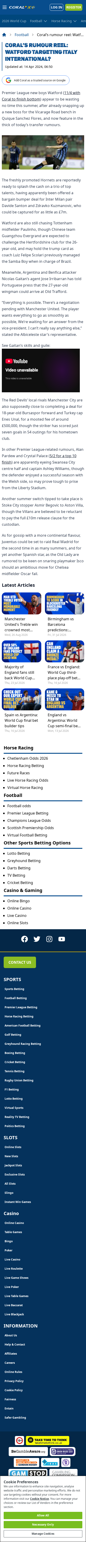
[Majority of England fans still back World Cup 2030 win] (21, 651)
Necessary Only (43, 1524)
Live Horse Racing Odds (27, 780)
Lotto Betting (18, 853)
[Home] (4, 34)
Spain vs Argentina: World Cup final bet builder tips (21, 720)
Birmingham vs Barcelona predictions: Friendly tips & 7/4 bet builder (63, 624)
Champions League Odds (29, 820)
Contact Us (19, 962)
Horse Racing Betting (25, 765)
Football (22, 34)
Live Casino (17, 915)
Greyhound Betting (24, 860)
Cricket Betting (20, 882)
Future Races (18, 772)
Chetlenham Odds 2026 (27, 758)
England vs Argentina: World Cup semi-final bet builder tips (63, 720)
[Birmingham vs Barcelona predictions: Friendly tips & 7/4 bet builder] (64, 603)
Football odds (19, 805)
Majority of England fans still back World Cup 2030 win (19, 672)
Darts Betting (19, 868)
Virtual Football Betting (27, 835)
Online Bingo (18, 900)
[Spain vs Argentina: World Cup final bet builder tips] (21, 699)
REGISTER (73, 7)
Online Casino (19, 908)
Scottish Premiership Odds (30, 827)
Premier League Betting (27, 813)
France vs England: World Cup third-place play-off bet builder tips (64, 672)
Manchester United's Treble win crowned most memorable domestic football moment (21, 624)
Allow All (43, 1515)
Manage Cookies (43, 1534)
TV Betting (16, 875)
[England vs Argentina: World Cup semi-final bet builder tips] (64, 699)
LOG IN (56, 7)
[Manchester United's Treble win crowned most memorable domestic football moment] (21, 603)
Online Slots (17, 922)
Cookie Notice (39, 1499)
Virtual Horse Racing (25, 787)
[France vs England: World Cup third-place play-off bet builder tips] (64, 651)
